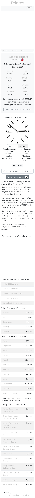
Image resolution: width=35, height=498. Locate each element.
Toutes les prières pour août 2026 (18, 109)
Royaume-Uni (14, 50)
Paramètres (17, 165)
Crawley (6, 374)
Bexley (5, 350)
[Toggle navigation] (29, 8)
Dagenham (7, 346)
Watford (6, 355)
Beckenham (7, 322)
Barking (6, 327)
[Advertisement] (17, 30)
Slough (5, 360)
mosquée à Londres (14, 398)
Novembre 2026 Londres (12, 303)
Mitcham (6, 317)
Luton (5, 379)
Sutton (5, 341)
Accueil (4, 50)
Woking (6, 365)
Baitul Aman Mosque (11, 485)
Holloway (6, 312)
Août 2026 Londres (10, 289)
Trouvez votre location (16, 177)
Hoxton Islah (7, 454)
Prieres (17, 2)
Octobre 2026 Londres (11, 298)
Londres (24, 50)
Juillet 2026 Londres (10, 284)
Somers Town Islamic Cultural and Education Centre (11, 425)
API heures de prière (21, 495)
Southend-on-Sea (10, 393)
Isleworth (6, 331)
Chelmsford (7, 384)
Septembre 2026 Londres (13, 293)
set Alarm (22, 146)
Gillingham (7, 388)
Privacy (28, 493)
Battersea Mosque (10, 480)
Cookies (9, 495)
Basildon (6, 369)
